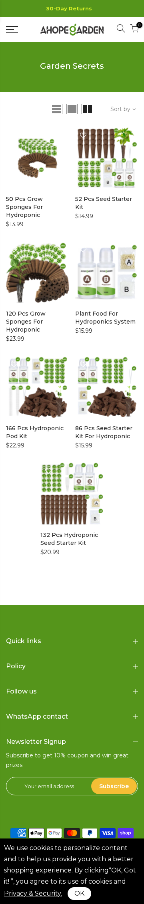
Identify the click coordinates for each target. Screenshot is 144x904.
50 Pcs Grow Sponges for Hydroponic (24, 207)
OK (79, 893)
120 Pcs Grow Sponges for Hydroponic (26, 321)
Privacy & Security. (33, 893)
